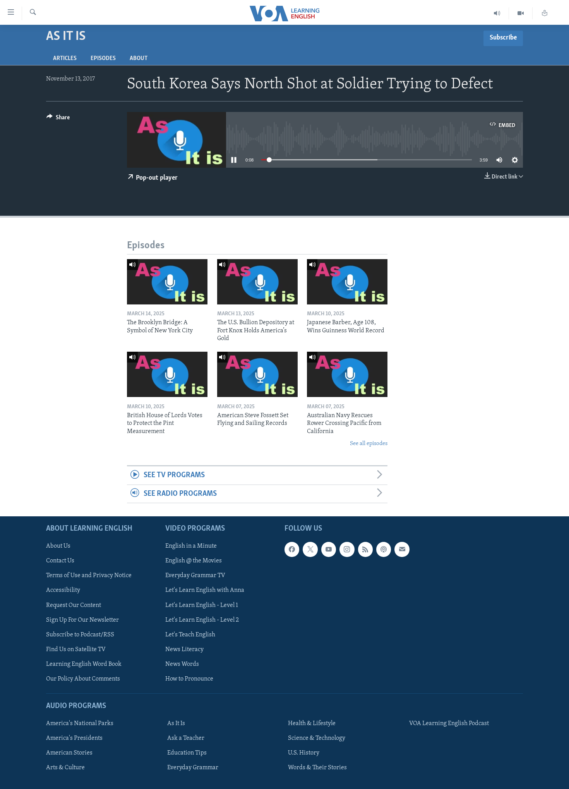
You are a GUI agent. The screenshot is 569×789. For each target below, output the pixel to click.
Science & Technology (316, 738)
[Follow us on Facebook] (291, 549)
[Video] (521, 13)
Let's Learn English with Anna (204, 591)
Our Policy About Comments (83, 679)
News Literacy (184, 649)
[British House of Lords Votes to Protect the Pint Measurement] (167, 374)
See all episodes (368, 444)
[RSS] (365, 549)
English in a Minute (191, 546)
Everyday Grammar (192, 768)
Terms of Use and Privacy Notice (89, 576)
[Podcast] (383, 549)
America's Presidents (74, 738)
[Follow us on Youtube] (328, 549)
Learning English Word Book (84, 664)
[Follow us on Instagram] (346, 549)
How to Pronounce (189, 679)
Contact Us (60, 561)
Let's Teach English (190, 635)
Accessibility (63, 591)
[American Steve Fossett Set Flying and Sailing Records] (257, 374)
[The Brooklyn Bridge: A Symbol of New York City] (167, 281)
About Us (58, 546)
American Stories (69, 753)
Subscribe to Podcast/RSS (80, 635)
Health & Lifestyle (312, 723)
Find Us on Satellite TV (76, 649)
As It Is (176, 723)
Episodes (103, 58)
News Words (182, 664)
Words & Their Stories (317, 768)
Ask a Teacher (185, 738)
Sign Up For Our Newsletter (82, 620)
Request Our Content (73, 605)
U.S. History (303, 753)
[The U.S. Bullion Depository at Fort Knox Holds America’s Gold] (257, 281)
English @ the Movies (193, 561)
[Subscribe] (401, 549)
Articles (65, 58)
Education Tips (187, 753)
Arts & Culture (65, 768)
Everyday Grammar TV (195, 576)
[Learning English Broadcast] (497, 13)
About (138, 58)
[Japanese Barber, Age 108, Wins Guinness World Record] (347, 281)
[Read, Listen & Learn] (545, 13)
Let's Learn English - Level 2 (202, 620)
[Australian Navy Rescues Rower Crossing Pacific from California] (347, 374)
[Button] (58, 119)
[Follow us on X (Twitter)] (310, 549)
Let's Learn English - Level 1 (201, 605)
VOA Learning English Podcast (449, 723)
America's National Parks (79, 723)
